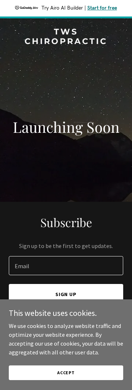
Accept (66, 372)
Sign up (66, 294)
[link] (66, 41)
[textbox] (66, 265)
